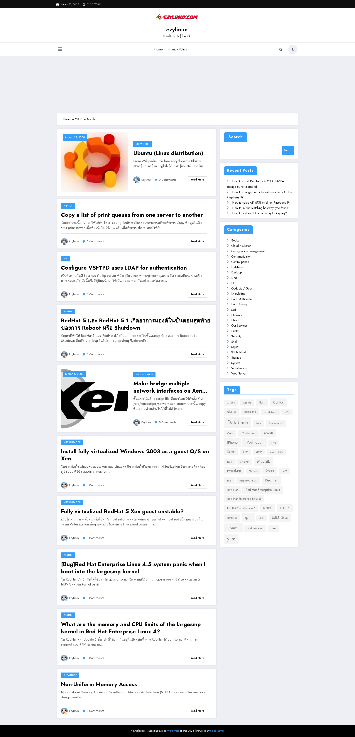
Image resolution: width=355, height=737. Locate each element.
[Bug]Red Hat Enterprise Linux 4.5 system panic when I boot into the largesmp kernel (133, 568)
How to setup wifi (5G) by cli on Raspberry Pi (261, 202)
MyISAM (244, 462)
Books (235, 240)
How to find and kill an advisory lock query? (259, 213)
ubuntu (233, 528)
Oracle (270, 471)
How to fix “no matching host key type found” (261, 208)
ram (229, 480)
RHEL (267, 507)
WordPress (173, 731)
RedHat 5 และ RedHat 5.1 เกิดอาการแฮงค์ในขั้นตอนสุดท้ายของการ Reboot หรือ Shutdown (135, 324)
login (229, 462)
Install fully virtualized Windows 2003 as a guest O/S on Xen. (135, 455)
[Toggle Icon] (60, 49)
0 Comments (167, 180)
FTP (65, 258)
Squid (234, 347)
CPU (287, 412)
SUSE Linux (280, 517)
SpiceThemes (217, 731)
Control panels (240, 262)
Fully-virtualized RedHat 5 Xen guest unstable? (122, 511)
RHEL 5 (285, 508)
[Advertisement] (177, 84)
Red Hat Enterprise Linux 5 (244, 499)
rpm (248, 517)
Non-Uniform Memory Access (99, 684)
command (250, 412)
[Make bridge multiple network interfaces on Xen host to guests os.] (94, 398)
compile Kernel (270, 412)
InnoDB (268, 433)
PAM (284, 471)
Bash (262, 402)
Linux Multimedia (241, 299)
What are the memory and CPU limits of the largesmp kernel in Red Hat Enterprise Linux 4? (131, 628)
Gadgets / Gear (241, 288)
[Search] (280, 50)
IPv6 (273, 443)
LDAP (259, 452)
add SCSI (231, 402)
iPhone (232, 442)
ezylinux (176, 29)
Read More (197, 179)
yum (231, 538)
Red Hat (232, 490)
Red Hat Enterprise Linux (263, 489)
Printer (68, 205)
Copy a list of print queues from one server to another (132, 214)
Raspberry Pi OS (248, 480)
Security (236, 336)
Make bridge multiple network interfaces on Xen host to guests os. (167, 387)
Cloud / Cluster (241, 246)
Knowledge (142, 144)
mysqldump (234, 471)
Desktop (236, 272)
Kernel (231, 452)
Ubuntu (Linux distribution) (168, 153)
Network (236, 315)
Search (235, 137)
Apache (247, 402)
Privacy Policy (177, 49)
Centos (278, 402)
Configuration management (248, 251)
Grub (230, 433)
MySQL (263, 461)
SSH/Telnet (238, 352)
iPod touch (254, 442)
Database (237, 267)
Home (158, 49)
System (68, 311)
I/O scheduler (248, 433)
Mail (233, 310)
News (235, 320)
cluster (231, 411)
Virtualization (144, 374)
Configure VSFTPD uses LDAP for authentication (124, 267)
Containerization (241, 256)
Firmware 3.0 (276, 423)
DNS (234, 278)
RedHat (271, 480)
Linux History (276, 452)
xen (273, 528)
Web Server (238, 373)
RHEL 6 (232, 518)
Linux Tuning (239, 304)
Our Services (239, 326)
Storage (236, 357)
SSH (261, 518)
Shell (234, 342)
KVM (245, 452)
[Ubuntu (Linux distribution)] (94, 162)
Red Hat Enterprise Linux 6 (241, 508)
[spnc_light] (292, 49)
